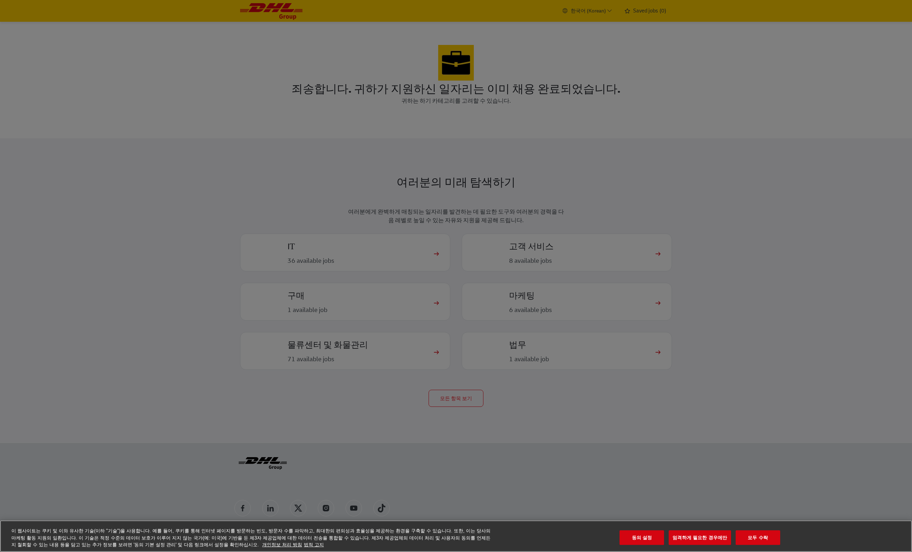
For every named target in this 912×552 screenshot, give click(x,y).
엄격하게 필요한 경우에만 (700, 537)
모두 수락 (758, 537)
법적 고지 (314, 544)
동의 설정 (642, 537)
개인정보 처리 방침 (282, 544)
